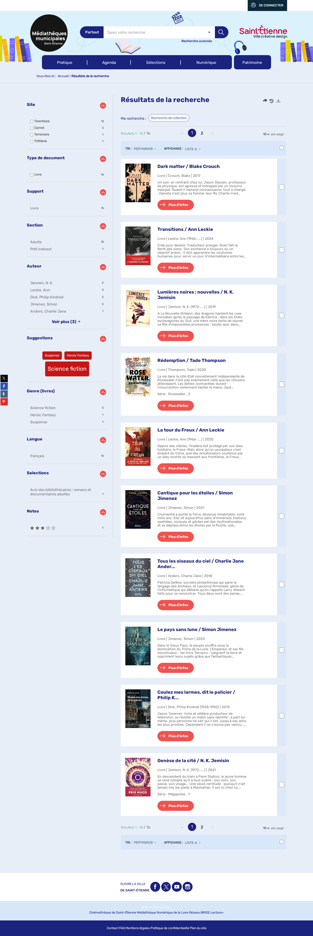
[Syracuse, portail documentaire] (49, 33)
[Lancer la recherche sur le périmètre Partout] (221, 32)
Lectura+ (217, 912)
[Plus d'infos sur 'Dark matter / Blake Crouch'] (138, 183)
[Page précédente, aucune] (182, 133)
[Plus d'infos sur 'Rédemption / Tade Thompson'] (138, 377)
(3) (64, 321)
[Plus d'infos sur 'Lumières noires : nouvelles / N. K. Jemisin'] (138, 308)
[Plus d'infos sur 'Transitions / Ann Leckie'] (138, 246)
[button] (64, 62)
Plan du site (198, 928)
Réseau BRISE (199, 912)
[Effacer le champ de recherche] (209, 32)
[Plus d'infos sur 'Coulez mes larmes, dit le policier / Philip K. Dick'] (138, 708)
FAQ (122, 928)
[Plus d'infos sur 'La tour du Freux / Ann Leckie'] (138, 446)
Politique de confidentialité (170, 928)
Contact (112, 928)
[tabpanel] (156, 476)
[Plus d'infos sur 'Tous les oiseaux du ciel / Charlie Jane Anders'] (138, 577)
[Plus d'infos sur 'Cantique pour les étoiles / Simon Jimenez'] (138, 509)
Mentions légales (138, 928)
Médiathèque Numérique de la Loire (162, 912)
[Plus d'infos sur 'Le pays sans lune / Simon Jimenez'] (138, 646)
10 (264, 134)
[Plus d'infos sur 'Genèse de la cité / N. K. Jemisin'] (138, 777)
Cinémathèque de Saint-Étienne (112, 912)
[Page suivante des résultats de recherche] (212, 133)
